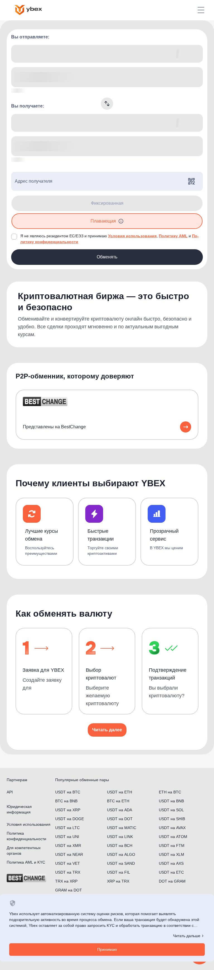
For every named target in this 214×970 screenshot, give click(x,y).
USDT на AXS (171, 863)
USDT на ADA (119, 810)
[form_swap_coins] (107, 103)
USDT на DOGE (69, 819)
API (10, 792)
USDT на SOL (171, 810)
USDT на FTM (171, 845)
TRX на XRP (66, 881)
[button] (121, 221)
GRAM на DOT (68, 890)
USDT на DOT (120, 819)
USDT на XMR (68, 845)
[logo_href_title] (33, 10)
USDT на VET (67, 863)
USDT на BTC (67, 792)
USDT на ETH (119, 792)
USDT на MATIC (121, 827)
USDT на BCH (119, 845)
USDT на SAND (121, 863)
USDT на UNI (67, 836)
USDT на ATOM (173, 836)
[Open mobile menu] (201, 10)
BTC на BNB (66, 801)
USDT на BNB (171, 801)
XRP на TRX (118, 881)
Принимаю (107, 949)
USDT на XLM (171, 854)
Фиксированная (107, 203)
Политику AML (173, 236)
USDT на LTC (67, 827)
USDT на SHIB (172, 819)
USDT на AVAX (172, 827)
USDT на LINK (120, 836)
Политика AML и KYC (26, 862)
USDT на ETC (171, 872)
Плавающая (103, 221)
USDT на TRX (67, 872)
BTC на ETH (118, 801)
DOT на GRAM (172, 881)
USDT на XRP (67, 810)
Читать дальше (186, 936)
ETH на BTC (170, 792)
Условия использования (132, 236)
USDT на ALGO (121, 854)
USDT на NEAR (69, 854)
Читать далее (107, 729)
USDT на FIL (118, 872)
